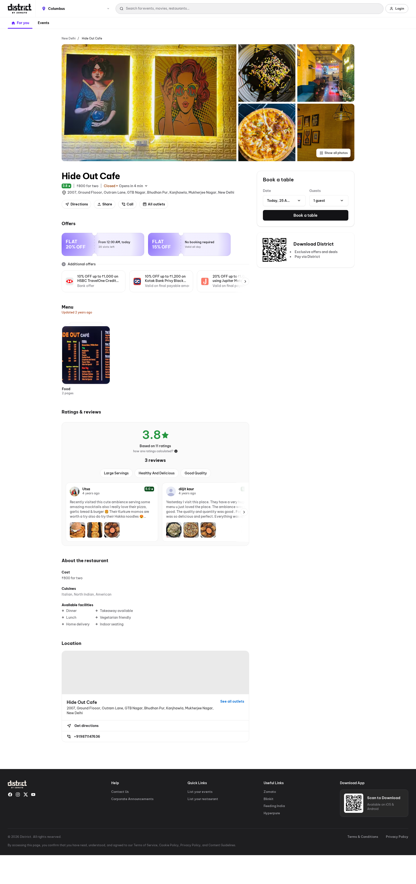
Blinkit (268, 799)
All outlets (156, 204)
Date (267, 191)
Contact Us (120, 792)
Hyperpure (272, 813)
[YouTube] (33, 794)
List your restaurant (203, 799)
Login (399, 8)
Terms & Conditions (362, 837)
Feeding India (274, 806)
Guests (315, 191)
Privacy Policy (397, 837)
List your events (200, 792)
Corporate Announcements (132, 799)
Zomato (270, 792)
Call (130, 204)
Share (107, 204)
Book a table (305, 215)
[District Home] (20, 8)
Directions (79, 204)
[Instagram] (17, 794)
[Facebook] (10, 794)
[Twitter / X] (25, 794)
